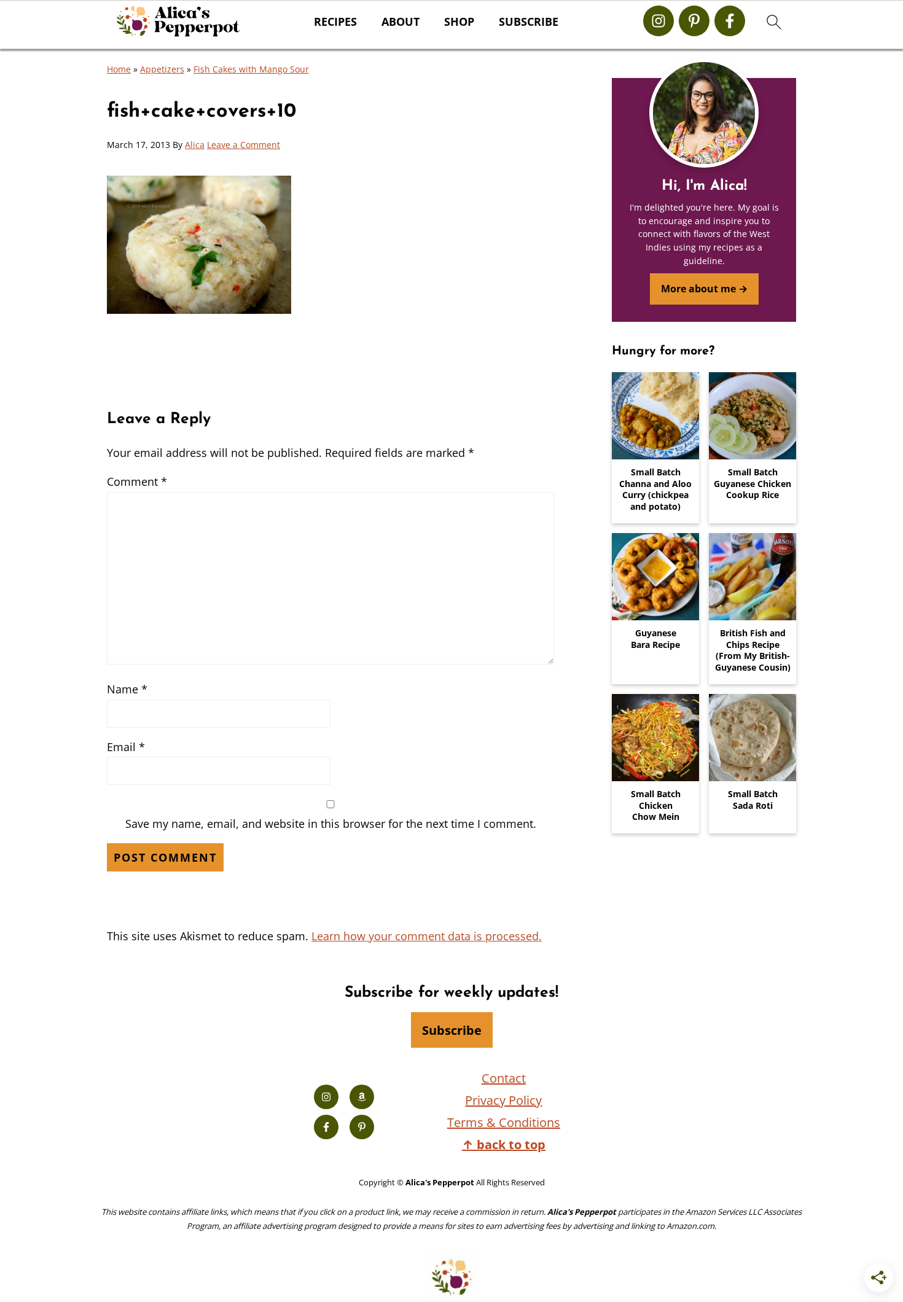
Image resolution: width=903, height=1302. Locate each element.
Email (126, 746)
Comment (137, 481)
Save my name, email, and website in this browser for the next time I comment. (330, 823)
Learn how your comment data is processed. (426, 936)
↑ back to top (503, 1144)
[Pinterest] (694, 21)
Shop (459, 22)
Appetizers (162, 69)
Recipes (335, 22)
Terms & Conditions (503, 1122)
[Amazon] (362, 1097)
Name (127, 689)
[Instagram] (658, 21)
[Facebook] (729, 21)
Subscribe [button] (528, 22)
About (400, 22)
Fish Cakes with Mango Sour (251, 69)
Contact (504, 1078)
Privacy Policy (503, 1100)
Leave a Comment (243, 144)
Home (119, 69)
